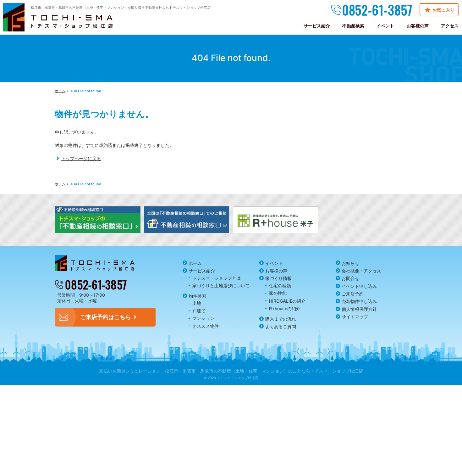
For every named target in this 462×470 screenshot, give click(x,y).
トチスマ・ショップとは (216, 278)
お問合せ (350, 278)
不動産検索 (353, 25)
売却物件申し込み (359, 301)
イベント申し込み (359, 286)
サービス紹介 (202, 270)
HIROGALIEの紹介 (287, 301)
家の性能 (278, 293)
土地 (196, 303)
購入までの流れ (280, 319)
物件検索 (197, 296)
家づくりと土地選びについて (221, 285)
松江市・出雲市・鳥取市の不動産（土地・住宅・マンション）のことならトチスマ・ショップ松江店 (264, 370)
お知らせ (350, 263)
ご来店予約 (353, 293)
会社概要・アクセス (361, 270)
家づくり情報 (278, 278)
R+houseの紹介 (284, 308)
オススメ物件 (205, 326)
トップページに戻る (81, 158)
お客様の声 (276, 270)
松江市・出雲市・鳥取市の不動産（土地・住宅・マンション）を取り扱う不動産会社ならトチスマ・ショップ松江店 (121, 7)
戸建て (199, 310)
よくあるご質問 (280, 326)
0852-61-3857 (377, 10)
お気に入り (443, 10)
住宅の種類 (280, 285)
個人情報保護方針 (359, 309)
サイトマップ (355, 316)
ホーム (195, 263)
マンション (203, 318)
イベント (274, 263)
